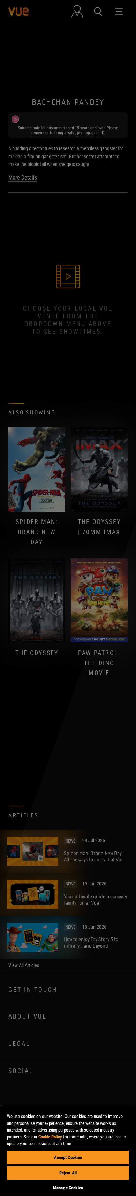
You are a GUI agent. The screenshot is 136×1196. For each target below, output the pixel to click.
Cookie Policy (50, 1137)
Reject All (68, 1173)
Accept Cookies (68, 1157)
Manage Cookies (68, 1187)
